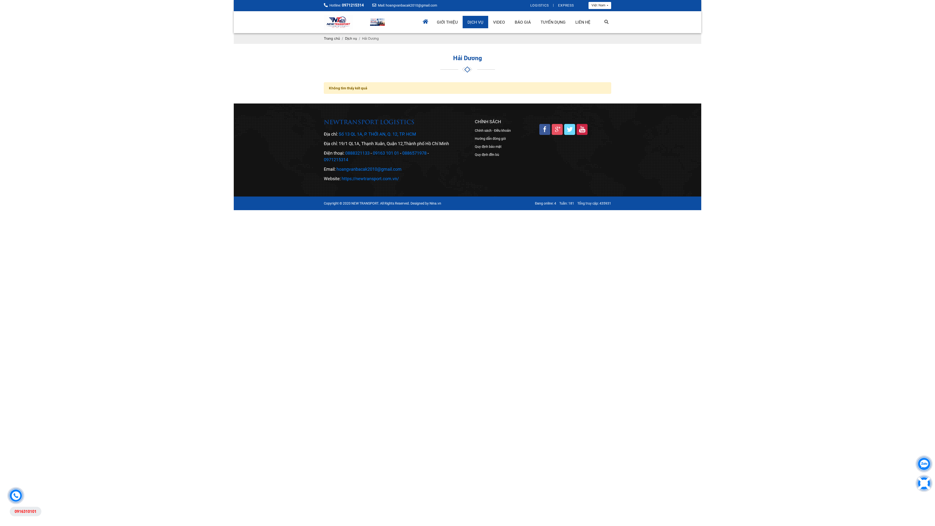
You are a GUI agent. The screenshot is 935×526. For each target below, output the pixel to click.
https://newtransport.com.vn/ (370, 178)
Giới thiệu (447, 22)
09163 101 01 (386, 153)
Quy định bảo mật (488, 147)
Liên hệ (582, 22)
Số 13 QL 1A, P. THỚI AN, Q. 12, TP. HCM (377, 134)
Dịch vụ (475, 22)
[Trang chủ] (427, 20)
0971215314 (336, 159)
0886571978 (414, 153)
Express (566, 5)
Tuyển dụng (553, 22)
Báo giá (523, 22)
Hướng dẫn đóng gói (490, 139)
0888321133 (357, 153)
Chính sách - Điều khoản (493, 130)
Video (499, 22)
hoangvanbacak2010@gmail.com (369, 169)
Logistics (539, 5)
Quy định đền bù (487, 155)
